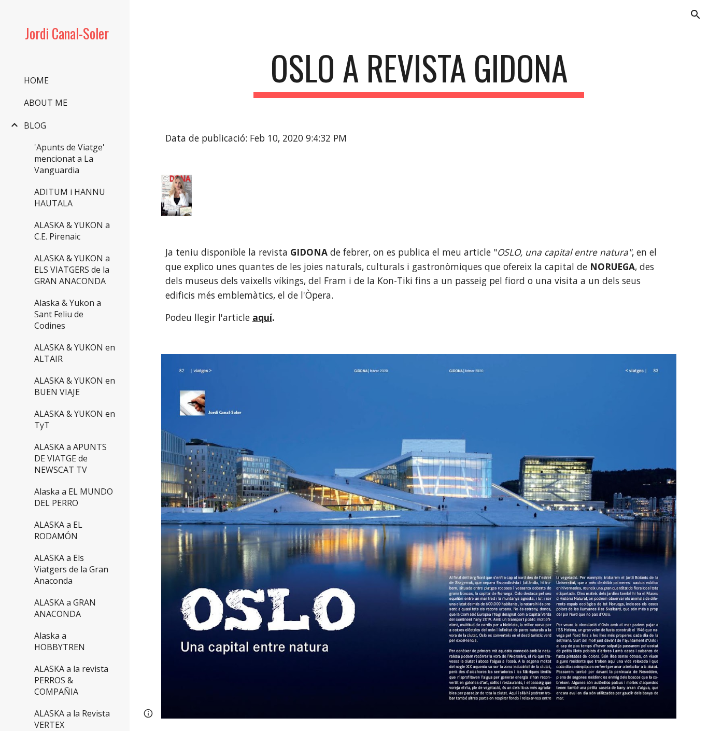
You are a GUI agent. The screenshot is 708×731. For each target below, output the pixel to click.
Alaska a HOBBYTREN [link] (59, 641)
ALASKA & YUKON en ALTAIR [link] (74, 353)
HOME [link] (36, 80)
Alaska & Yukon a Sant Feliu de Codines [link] (67, 314)
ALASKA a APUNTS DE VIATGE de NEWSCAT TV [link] (70, 458)
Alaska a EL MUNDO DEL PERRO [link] (73, 497)
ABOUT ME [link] (45, 102)
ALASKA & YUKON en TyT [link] (74, 419)
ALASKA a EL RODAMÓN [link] (58, 530)
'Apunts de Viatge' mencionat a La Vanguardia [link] (69, 159)
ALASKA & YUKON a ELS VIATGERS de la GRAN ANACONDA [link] (72, 269)
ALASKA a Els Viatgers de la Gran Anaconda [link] (71, 569)
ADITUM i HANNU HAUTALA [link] (69, 197)
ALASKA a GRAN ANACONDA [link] (65, 608)
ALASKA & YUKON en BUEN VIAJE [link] (74, 386)
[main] (419, 73)
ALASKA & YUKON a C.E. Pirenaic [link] (72, 230)
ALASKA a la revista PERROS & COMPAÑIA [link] (71, 680)
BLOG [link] (35, 125)
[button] (695, 14)
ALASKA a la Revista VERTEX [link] (72, 719)
